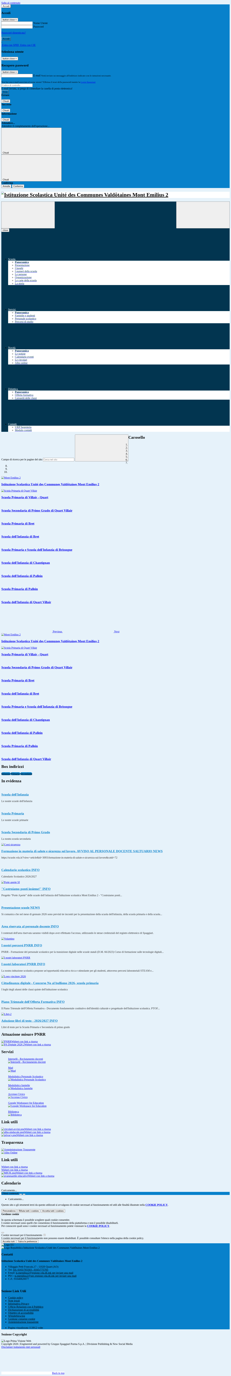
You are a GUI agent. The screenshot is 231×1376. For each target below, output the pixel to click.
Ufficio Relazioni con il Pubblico (25, 1306)
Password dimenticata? (13, 32)
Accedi (6, 6)
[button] (32, 631)
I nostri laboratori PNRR (23, 964)
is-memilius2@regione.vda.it (44, 1272)
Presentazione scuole (20, 907)
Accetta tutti (53, 1211)
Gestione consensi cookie (21, 1319)
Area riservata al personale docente (30, 926)
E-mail (36, 75)
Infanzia (6, 773)
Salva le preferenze (27, 1241)
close (5, 230)
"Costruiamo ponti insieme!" (26, 889)
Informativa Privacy (18, 1303)
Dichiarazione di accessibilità (23, 1309)
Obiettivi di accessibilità (20, 1312)
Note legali (14, 1300)
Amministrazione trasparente (23, 1322)
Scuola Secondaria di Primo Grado (25, 832)
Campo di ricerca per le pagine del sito (21, 459)
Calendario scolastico (20, 870)
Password (38, 26)
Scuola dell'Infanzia (15, 794)
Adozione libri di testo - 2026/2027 (29, 1020)
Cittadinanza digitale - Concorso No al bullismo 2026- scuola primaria (50, 983)
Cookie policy (15, 1297)
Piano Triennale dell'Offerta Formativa (33, 1002)
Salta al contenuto (10, 2)
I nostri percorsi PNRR (21, 945)
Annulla (6, 186)
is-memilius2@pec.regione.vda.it (45, 1275)
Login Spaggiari (88, 82)
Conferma (18, 186)
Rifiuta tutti (29, 1211)
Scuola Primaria (12, 813)
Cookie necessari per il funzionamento (22, 1235)
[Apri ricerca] (203, 215)
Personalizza (9, 1211)
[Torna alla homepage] (115, 195)
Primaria (15, 773)
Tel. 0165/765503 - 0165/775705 (30, 1269)
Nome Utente (40, 23)
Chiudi (6, 101)
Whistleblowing (16, 1315)
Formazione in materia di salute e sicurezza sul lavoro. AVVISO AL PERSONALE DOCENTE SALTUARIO (82, 851)
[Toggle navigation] (28, 215)
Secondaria (26, 773)
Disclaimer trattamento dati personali (20, 1347)
